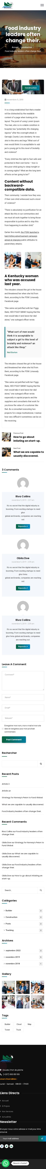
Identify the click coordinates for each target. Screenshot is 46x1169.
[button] (5, 1163)
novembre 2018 (23, 963)
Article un (6, 790)
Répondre (22, 526)
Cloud (19, 1024)
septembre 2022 (23, 950)
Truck (18, 1030)
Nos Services (7, 1111)
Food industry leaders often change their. (21, 811)
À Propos (6, 1106)
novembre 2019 (23, 957)
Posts (23, 924)
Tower (7, 1030)
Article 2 (5, 784)
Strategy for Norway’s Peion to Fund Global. (22, 797)
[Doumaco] (7, 5)
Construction (26, 47)
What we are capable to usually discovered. (23, 804)
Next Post (16, 448)
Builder (23, 910)
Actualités (6, 1117)
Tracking (23, 930)
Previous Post (18, 433)
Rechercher (9, 753)
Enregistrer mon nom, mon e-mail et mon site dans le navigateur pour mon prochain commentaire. (22, 729)
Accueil (15, 47)
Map (29, 1024)
